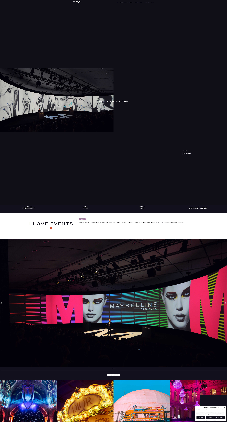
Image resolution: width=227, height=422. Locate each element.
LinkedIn (186, 153)
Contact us (147, 2)
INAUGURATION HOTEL (85, 407)
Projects (131, 2)
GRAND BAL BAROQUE (28, 407)
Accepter (201, 417)
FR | (152, 2)
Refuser (210, 417)
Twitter (184, 153)
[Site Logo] (77, 3)
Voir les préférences (220, 417)
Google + (188, 153)
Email (190, 153)
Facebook (182, 153)
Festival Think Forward (138, 2)
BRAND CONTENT (142, 407)
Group (121, 2)
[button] (224, 407)
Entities (125, 2)
